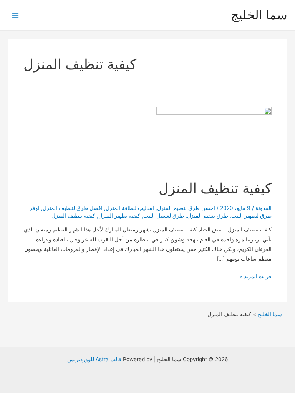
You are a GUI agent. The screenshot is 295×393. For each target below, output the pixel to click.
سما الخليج (259, 14)
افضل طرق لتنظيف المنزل (73, 208)
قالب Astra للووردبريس (94, 359)
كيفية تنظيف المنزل (211, 188)
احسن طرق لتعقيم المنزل (186, 208)
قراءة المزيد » (256, 277)
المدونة (263, 208)
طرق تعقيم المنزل (207, 216)
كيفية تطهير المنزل (119, 216)
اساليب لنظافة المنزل (130, 208)
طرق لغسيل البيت (163, 216)
